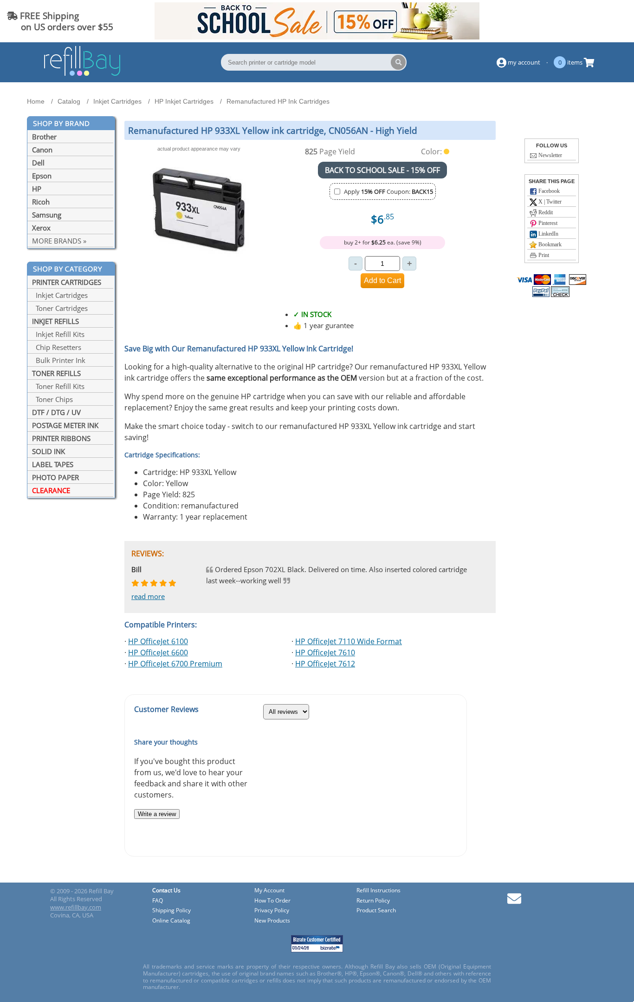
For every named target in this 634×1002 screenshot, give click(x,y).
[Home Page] (82, 74)
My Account (269, 890)
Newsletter (549, 155)
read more (148, 596)
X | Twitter (549, 201)
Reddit (545, 212)
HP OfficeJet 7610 (325, 652)
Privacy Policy (271, 910)
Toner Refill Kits (58, 386)
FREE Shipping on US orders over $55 (60, 21)
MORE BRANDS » (59, 240)
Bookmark (549, 244)
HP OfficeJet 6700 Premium (175, 664)
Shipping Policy (171, 910)
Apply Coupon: (388, 191)
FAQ (157, 900)
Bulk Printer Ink (58, 360)
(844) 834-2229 (594, 21)
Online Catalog (171, 920)
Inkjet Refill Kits (58, 334)
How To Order (272, 900)
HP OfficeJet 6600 (158, 652)
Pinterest (547, 223)
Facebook (548, 191)
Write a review (157, 814)
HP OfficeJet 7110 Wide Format (348, 641)
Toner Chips (52, 399)
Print (543, 255)
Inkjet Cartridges (60, 295)
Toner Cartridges (60, 308)
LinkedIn (547, 234)
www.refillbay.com (75, 907)
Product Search (376, 910)
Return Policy (373, 900)
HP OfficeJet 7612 (325, 664)
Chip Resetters (56, 347)
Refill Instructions (378, 890)
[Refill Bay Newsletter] (514, 902)
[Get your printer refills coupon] (317, 37)
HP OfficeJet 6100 (158, 641)
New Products (272, 920)
